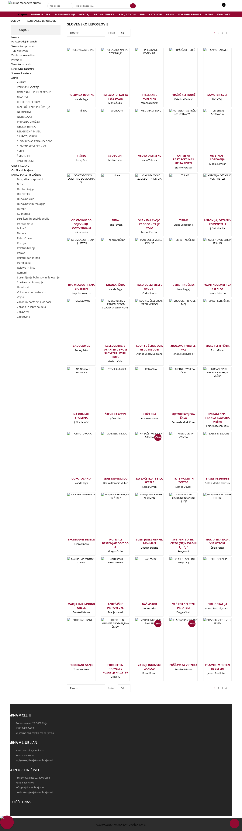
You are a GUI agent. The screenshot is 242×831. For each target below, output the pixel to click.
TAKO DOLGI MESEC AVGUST (149, 286)
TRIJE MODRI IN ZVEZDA (183, 480)
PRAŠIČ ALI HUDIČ (183, 95)
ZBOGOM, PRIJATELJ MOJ (183, 347)
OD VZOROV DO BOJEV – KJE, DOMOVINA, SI (81, 224)
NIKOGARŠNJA (115, 285)
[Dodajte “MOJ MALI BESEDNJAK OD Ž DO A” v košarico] (109, 516)
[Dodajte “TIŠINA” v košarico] (75, 132)
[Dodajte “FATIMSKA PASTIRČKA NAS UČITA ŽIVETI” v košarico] (177, 132)
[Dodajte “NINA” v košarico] (109, 197)
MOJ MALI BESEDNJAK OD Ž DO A (115, 543)
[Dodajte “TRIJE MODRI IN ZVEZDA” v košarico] (177, 455)
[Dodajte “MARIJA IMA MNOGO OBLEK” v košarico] (75, 581)
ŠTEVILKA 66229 (115, 414)
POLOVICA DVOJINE (81, 95)
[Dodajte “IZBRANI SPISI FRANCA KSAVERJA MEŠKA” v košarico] (211, 391)
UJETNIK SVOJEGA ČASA (183, 416)
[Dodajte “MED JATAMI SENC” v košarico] (143, 132)
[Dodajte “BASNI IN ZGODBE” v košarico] (211, 455)
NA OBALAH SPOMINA (81, 416)
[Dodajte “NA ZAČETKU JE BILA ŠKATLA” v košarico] (143, 457)
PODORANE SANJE (81, 665)
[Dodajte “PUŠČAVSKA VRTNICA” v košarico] (177, 644)
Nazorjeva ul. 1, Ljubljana (29, 750)
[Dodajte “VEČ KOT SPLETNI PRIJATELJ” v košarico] (177, 581)
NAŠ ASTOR (149, 604)
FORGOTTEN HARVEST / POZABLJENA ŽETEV (115, 668)
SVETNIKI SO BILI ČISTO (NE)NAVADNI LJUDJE (183, 543)
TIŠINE (183, 220)
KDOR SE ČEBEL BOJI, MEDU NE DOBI (149, 347)
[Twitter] (14, 814)
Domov (15, 20)
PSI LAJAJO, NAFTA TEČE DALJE (115, 96)
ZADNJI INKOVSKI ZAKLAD (149, 666)
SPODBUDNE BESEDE (81, 539)
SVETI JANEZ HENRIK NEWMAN (149, 541)
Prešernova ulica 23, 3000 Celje (33, 777)
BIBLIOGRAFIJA (217, 604)
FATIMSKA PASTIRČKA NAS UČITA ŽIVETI (183, 159)
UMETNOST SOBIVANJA (217, 157)
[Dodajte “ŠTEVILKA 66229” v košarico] (109, 391)
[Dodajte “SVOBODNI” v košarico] (109, 132)
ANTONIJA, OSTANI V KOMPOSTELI (217, 222)
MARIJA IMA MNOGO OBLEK (81, 606)
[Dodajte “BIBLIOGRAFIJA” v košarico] (211, 581)
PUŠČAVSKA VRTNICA (183, 665)
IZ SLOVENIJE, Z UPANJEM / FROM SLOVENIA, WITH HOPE (115, 351)
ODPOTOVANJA (81, 478)
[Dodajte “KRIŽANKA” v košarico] (143, 391)
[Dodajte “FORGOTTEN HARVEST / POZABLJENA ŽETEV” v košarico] (109, 642)
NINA (115, 220)
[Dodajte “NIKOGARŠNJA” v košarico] (109, 262)
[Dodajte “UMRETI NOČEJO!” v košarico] (177, 262)
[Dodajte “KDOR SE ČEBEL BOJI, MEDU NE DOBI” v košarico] (143, 323)
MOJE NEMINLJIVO (115, 478)
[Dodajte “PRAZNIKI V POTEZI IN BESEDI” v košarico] (211, 642)
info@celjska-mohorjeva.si (30, 787)
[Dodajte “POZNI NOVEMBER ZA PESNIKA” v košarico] (211, 262)
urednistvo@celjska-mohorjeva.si (34, 792)
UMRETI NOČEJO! (183, 285)
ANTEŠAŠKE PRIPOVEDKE (115, 606)
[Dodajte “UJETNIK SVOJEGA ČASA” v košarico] (177, 391)
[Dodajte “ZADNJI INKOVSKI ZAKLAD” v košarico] (143, 644)
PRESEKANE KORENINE (149, 96)
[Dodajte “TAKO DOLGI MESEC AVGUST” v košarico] (143, 262)
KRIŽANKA (149, 414)
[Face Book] (14, 811)
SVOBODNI (115, 155)
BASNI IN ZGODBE (217, 478)
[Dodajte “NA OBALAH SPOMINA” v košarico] (75, 391)
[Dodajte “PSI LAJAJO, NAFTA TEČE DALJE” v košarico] (109, 72)
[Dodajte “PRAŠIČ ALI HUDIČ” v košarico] (177, 72)
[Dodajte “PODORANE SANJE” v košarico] (75, 642)
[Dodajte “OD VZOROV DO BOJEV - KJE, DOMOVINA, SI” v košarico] (75, 197)
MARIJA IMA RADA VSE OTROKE (218, 541)
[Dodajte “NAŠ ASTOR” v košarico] (143, 581)
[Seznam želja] (228, 7)
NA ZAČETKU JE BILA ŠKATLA (149, 480)
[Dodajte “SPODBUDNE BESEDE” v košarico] (75, 516)
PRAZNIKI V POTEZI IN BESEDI (217, 666)
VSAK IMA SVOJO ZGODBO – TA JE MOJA (149, 224)
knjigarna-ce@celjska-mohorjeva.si (35, 733)
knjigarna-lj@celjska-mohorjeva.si (34, 760)
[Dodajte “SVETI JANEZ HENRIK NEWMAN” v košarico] (143, 516)
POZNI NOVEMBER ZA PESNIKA (217, 286)
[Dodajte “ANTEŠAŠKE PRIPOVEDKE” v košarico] (109, 581)
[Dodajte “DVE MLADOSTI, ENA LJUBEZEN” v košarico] (75, 262)
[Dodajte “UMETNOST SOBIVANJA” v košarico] (211, 132)
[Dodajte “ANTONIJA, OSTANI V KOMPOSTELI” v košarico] (211, 197)
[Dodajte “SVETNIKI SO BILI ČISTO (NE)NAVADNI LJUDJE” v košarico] (177, 516)
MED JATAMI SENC (149, 155)
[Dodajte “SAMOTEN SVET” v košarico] (211, 72)
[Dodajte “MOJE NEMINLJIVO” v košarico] (109, 455)
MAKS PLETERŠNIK (218, 345)
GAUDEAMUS (81, 345)
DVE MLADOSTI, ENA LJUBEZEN (81, 286)
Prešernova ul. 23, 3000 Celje (31, 723)
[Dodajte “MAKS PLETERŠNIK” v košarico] (211, 323)
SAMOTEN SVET (217, 95)
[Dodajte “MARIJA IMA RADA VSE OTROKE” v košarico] (211, 516)
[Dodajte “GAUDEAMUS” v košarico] (75, 323)
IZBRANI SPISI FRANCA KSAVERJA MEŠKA (217, 417)
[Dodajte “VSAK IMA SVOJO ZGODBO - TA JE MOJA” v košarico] (143, 197)
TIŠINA (81, 155)
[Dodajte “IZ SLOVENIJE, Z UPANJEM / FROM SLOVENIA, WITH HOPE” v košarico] (109, 323)
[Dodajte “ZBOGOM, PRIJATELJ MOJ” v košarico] (177, 323)
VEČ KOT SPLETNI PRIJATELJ (183, 606)
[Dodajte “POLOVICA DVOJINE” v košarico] (75, 72)
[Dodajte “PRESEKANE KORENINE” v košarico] (143, 72)
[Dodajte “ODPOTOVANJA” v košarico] (75, 455)
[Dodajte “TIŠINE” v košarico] (177, 197)
